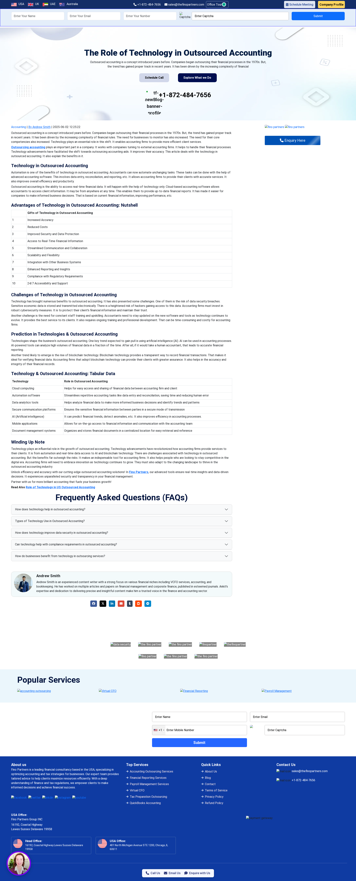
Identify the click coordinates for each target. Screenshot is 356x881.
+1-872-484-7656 (148, 4)
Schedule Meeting (301, 4)
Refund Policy (214, 803)
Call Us (155, 873)
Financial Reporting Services (148, 778)
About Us (211, 771)
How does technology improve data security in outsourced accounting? (61, 532)
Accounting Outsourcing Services (151, 771)
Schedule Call (154, 77)
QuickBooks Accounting (145, 803)
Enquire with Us (199, 873)
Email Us (175, 873)
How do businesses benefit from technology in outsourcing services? (60, 556)
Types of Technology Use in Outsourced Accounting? (50, 521)
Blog (208, 778)
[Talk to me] (18, 863)
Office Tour (214, 4)
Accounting (18, 127)
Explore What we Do (197, 77)
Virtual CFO (137, 790)
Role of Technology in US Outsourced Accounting (60, 487)
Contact (210, 784)
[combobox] (158, 730)
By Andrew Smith (39, 127)
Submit (318, 16)
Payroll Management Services (149, 784)
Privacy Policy (214, 796)
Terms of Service (216, 790)
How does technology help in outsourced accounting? (50, 509)
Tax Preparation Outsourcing (148, 796)
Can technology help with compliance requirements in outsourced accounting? (66, 544)
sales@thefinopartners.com (185, 4)
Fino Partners (138, 472)
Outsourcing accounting (28, 147)
